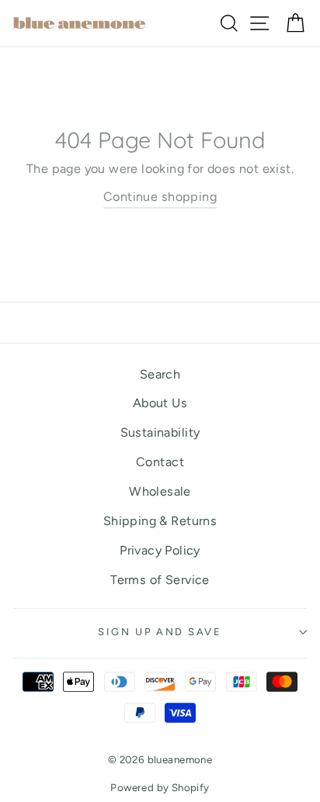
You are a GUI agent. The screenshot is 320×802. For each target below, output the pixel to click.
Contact (160, 462)
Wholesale (160, 491)
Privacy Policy (160, 550)
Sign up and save (159, 632)
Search (160, 374)
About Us (160, 403)
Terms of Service (159, 579)
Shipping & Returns (160, 520)
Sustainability (160, 432)
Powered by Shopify (159, 787)
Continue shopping (160, 196)
